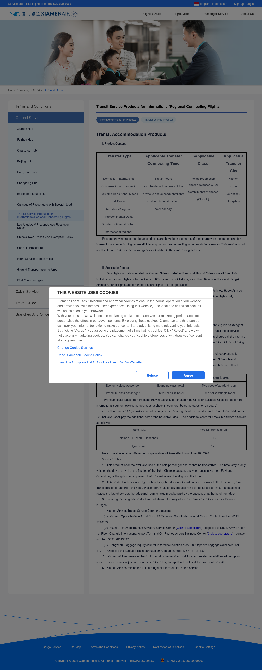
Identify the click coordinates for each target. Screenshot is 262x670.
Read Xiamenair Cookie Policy (79, 354)
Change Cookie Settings (75, 347)
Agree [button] (188, 375)
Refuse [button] (152, 375)
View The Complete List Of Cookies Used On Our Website (99, 362)
